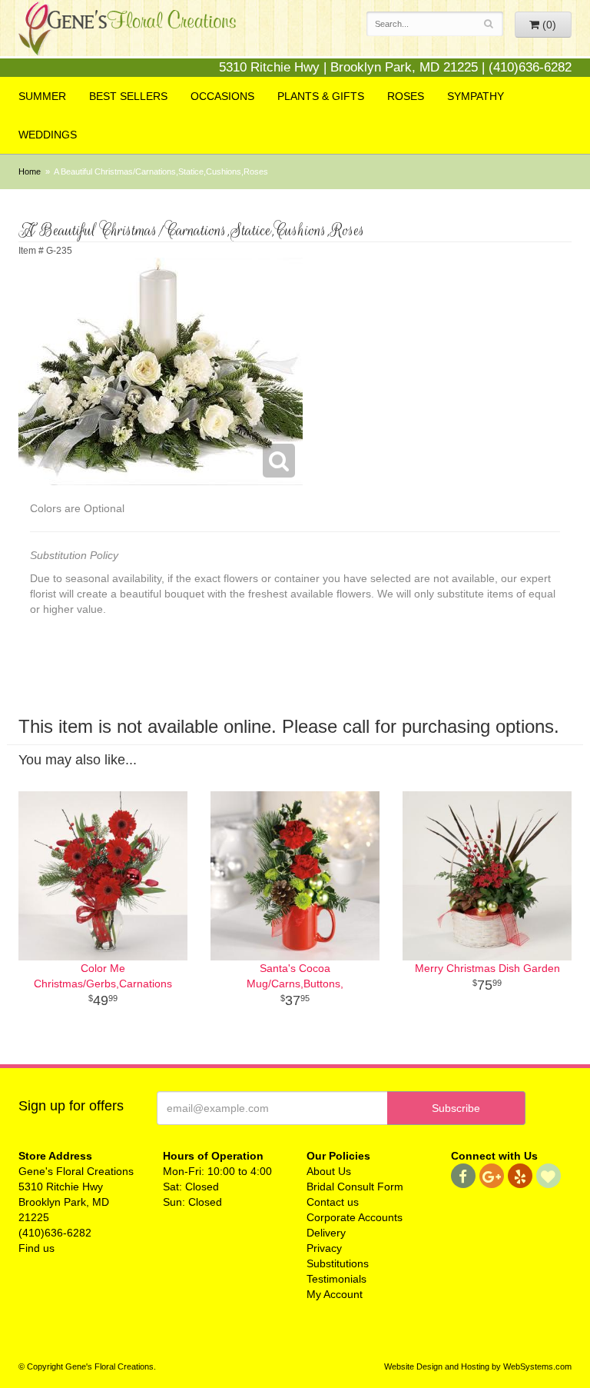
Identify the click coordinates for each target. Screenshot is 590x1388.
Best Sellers (128, 96)
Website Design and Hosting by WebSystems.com (478, 1366)
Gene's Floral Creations (127, 39)
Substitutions (338, 1263)
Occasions (222, 96)
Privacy (324, 1248)
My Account (335, 1294)
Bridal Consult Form (355, 1186)
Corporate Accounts (355, 1217)
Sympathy (475, 96)
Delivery (326, 1233)
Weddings (47, 134)
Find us (36, 1248)
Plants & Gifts (320, 96)
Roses (405, 96)
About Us (329, 1171)
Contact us (333, 1202)
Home (29, 171)
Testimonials (336, 1279)
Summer (42, 96)
